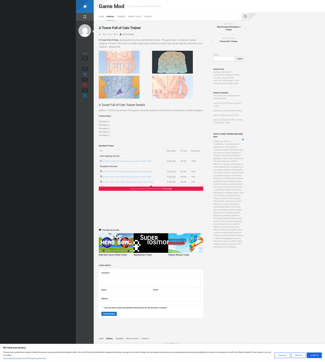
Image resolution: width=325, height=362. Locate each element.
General (110, 16)
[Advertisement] (151, 209)
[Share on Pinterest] (85, 82)
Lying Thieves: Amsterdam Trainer (226, 75)
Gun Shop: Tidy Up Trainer (223, 78)
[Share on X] (85, 61)
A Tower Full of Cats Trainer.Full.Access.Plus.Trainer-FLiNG (127, 161)
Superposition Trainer (143, 255)
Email (156, 290)
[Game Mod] (85, 6)
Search (216, 55)
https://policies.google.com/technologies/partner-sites (24, 358)
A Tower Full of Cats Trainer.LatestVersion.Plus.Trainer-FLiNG (128, 182)
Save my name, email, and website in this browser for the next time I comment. (135, 308)
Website (104, 299)
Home (101, 16)
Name (104, 290)
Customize (282, 355)
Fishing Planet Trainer (233, 111)
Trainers (121, 16)
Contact (148, 16)
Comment (105, 273)
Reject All (298, 355)
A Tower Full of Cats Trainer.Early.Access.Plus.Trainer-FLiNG (127, 171)
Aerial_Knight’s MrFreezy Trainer (226, 83)
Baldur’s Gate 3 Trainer (230, 115)
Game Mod (111, 6)
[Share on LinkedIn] (85, 93)
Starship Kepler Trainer (222, 72)
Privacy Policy (135, 16)
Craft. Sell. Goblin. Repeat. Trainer (226, 81)
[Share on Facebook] (85, 71)
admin (215, 115)
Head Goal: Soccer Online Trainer (113, 255)
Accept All (314, 355)
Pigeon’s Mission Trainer (178, 255)
